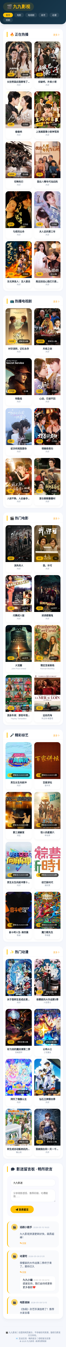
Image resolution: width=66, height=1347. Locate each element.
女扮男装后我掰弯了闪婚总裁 (22, 81)
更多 (55, 34)
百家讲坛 (47, 782)
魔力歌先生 (47, 932)
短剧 (8, 20)
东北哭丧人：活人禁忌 (18, 281)
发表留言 (23, 1209)
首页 (8, 15)
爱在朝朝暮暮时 (47, 498)
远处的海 (47, 715)
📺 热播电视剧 (21, 301)
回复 (24, 1243)
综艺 (43, 15)
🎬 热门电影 (19, 518)
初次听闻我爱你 (19, 448)
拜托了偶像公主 (19, 1099)
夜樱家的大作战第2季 (47, 999)
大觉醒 (18, 665)
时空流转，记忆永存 (18, 348)
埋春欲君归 (47, 448)
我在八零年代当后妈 (47, 181)
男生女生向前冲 (19, 782)
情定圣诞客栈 (47, 665)
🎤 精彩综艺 (19, 735)
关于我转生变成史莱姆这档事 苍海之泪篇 (28, 999)
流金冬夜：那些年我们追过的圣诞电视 (26, 715)
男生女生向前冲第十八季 (19, 882)
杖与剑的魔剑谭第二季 (18, 1049)
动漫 (54, 15)
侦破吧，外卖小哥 (47, 81)
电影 (19, 15)
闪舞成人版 (18, 615)
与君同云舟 (18, 231)
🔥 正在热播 (19, 34)
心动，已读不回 (47, 398)
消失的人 (18, 565)
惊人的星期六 (47, 832)
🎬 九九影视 (18, 6)
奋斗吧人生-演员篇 (18, 932)
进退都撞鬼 (47, 615)
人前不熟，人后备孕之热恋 (21, 498)
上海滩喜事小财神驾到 (47, 131)
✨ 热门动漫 (19, 952)
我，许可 (47, 565)
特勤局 (18, 398)
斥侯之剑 (47, 348)
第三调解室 (18, 832)
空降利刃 (18, 181)
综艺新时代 (47, 882)
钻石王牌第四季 (47, 1099)
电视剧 (31, 15)
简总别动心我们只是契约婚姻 (51, 281)
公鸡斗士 (47, 1049)
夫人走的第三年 (47, 231)
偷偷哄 (18, 131)
